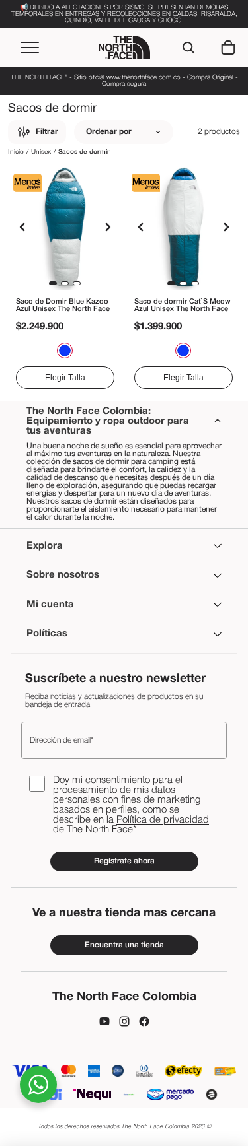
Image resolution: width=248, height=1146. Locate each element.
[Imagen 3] (77, 283)
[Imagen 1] (53, 283)
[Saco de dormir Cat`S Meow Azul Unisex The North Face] (183, 227)
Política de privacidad (162, 820)
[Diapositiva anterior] (22, 227)
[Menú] (30, 47)
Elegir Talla (65, 377)
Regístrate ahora (124, 861)
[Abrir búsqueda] (188, 47)
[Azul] (65, 350)
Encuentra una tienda (124, 945)
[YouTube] (104, 1021)
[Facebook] (144, 1021)
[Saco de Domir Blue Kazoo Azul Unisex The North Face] (65, 227)
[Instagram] (124, 1021)
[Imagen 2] (65, 283)
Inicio (16, 152)
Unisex (41, 152)
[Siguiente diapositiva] (107, 227)
